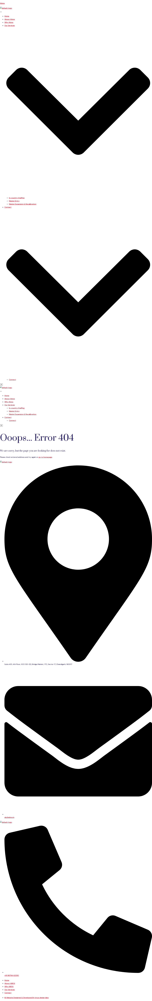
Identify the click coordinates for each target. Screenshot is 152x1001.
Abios (2, 3)
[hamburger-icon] (1, 391)
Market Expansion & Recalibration (22, 204)
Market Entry (14, 201)
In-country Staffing (16, 198)
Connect (12, 379)
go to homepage (45, 457)
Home (6, 16)
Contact (7, 417)
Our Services (9, 405)
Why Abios (8, 22)
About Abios (9, 19)
